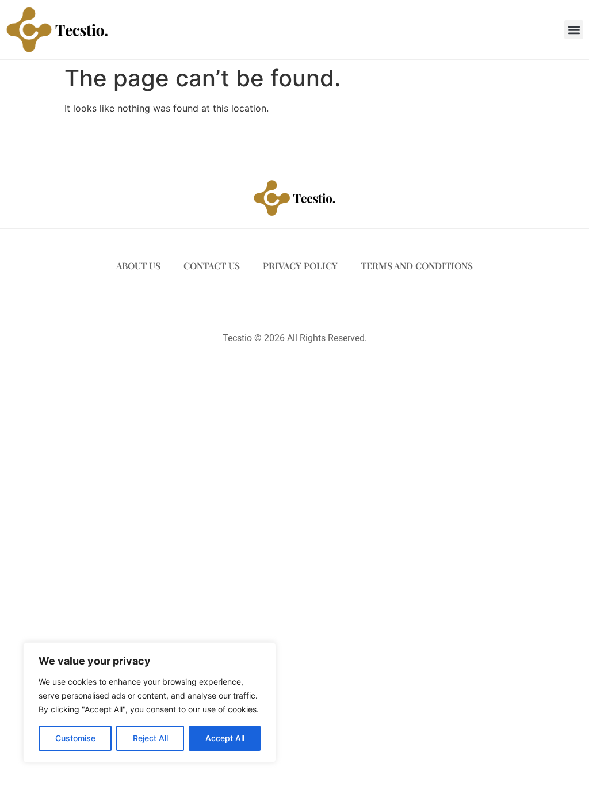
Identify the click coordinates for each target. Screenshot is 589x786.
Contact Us (211, 266)
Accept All (224, 738)
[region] (149, 702)
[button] (573, 29)
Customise (75, 738)
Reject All (150, 738)
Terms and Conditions (417, 266)
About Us (138, 266)
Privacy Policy (300, 266)
